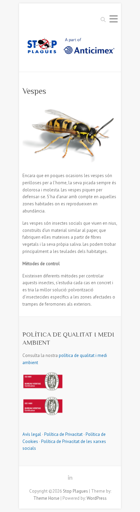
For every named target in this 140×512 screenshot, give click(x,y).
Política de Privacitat (63, 434)
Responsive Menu (113, 18)
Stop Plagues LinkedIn (70, 479)
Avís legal (31, 434)
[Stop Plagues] (70, 48)
